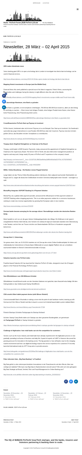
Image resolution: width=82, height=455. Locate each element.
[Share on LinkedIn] (4, 109)
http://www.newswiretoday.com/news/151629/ (18, 206)
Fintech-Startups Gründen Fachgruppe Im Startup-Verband (24, 312)
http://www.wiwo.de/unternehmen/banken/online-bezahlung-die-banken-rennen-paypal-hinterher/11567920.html (39, 185)
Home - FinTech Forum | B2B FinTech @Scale (21, 22)
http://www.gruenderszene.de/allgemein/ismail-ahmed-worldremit (25, 289)
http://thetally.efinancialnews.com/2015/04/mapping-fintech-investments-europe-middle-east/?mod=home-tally (39, 97)
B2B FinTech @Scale (12, 36)
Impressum (36, 3)
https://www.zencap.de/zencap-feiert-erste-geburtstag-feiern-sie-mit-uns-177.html (30, 253)
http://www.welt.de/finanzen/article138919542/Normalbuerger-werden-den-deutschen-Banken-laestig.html (38, 232)
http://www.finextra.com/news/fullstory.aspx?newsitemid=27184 (24, 307)
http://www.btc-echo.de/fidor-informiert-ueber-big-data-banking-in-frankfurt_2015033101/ (32, 374)
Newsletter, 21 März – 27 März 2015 (12, 421)
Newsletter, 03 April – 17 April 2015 (70, 421)
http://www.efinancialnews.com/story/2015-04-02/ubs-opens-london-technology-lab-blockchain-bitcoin (36, 79)
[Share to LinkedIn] (76, 383)
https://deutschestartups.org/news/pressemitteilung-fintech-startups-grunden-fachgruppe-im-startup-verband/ (39, 325)
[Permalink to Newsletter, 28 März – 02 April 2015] (24, 61)
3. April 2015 (13, 42)
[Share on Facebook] (66, 383)
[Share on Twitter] (71, 383)
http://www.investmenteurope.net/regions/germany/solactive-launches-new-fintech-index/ (32, 271)
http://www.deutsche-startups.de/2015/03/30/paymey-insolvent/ (24, 139)
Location (46, 3)
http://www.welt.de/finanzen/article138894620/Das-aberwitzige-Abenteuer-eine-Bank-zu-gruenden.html (37, 118)
